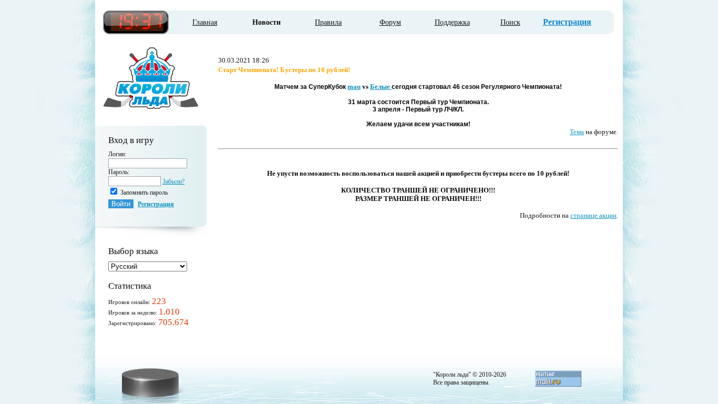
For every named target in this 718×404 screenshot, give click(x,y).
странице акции (593, 215)
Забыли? (173, 181)
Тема (577, 132)
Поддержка (452, 22)
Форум (390, 22)
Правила (328, 22)
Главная (204, 22)
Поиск (510, 22)
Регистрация (567, 21)
